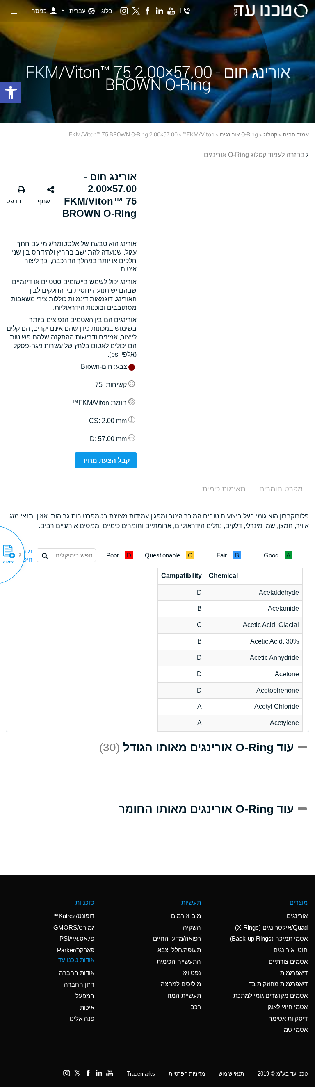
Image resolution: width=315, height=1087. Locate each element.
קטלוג (270, 134)
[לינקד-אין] (159, 11)
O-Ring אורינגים (239, 134)
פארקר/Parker (75, 949)
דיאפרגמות (294, 972)
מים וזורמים (186, 915)
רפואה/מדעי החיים (177, 938)
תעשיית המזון (183, 995)
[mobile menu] (14, 10)
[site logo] (270, 11)
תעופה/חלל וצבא (179, 949)
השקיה (192, 927)
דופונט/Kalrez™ (73, 915)
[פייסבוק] (148, 11)
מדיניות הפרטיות (187, 1074)
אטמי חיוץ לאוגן (287, 1006)
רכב (196, 1006)
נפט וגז (192, 972)
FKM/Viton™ (199, 134)
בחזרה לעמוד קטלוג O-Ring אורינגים (254, 154)
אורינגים (297, 915)
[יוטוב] (171, 11)
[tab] (281, 489)
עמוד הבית (296, 134)
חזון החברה (79, 984)
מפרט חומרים (281, 489)
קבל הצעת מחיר (106, 460)
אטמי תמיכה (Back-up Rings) (269, 938)
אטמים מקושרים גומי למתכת (270, 995)
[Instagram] (124, 11)
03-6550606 (187, 11)
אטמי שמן (295, 1029)
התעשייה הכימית (179, 961)
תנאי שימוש (231, 1074)
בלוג (106, 11)
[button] (12, 555)
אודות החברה (76, 972)
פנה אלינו (82, 1018)
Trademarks (141, 1074)
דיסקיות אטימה (288, 1018)
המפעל (84, 995)
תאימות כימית (223, 489)
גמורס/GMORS (73, 927)
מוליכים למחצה (181, 983)
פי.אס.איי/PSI (76, 938)
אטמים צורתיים (288, 961)
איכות (87, 1007)
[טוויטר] (136, 11)
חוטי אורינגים (291, 949)
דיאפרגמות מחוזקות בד (278, 983)
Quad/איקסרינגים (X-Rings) (271, 927)
